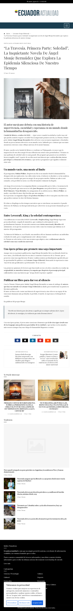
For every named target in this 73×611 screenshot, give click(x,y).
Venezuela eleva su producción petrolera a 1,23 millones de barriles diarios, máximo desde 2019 (40, 493)
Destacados (8, 43)
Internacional (42, 588)
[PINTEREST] (40, 340)
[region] (25, 594)
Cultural (7, 577)
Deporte (40, 577)
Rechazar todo (24, 603)
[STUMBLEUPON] (48, 340)
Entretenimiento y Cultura (46, 585)
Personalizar (12, 603)
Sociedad (40, 595)
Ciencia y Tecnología (11, 574)
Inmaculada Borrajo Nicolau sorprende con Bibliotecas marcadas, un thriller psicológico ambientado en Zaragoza (25, 357)
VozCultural (41, 599)
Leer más (7, 563)
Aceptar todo (37, 603)
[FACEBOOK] (17, 340)
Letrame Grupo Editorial (22, 43)
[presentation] (6, 397)
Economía (41, 581)
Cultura (40, 574)
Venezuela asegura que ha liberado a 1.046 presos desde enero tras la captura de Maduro (41, 480)
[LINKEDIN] (33, 340)
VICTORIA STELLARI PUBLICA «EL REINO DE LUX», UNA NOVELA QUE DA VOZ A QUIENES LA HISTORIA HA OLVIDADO (53, 406)
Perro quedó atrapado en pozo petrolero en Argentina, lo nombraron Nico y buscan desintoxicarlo (33, 471)
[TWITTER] (25, 340)
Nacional (40, 592)
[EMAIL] (55, 340)
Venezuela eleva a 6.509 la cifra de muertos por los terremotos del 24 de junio (42, 520)
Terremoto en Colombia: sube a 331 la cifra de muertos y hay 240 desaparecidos (39, 506)
